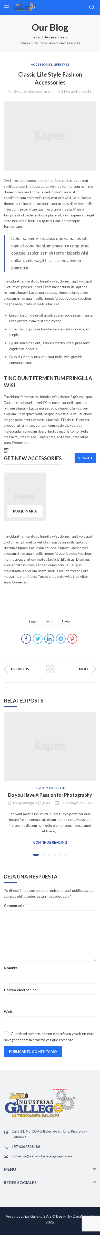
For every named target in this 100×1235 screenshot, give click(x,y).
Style (66, 621)
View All (85, 458)
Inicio (36, 37)
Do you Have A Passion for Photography (50, 795)
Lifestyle (61, 64)
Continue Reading (50, 842)
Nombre (12, 968)
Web (8, 1011)
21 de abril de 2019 (76, 91)
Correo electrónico (21, 990)
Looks (33, 621)
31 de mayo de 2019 (77, 803)
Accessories (54, 37)
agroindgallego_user (35, 91)
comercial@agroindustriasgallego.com (42, 1156)
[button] (36, 854)
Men (50, 621)
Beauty (41, 788)
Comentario (15, 905)
